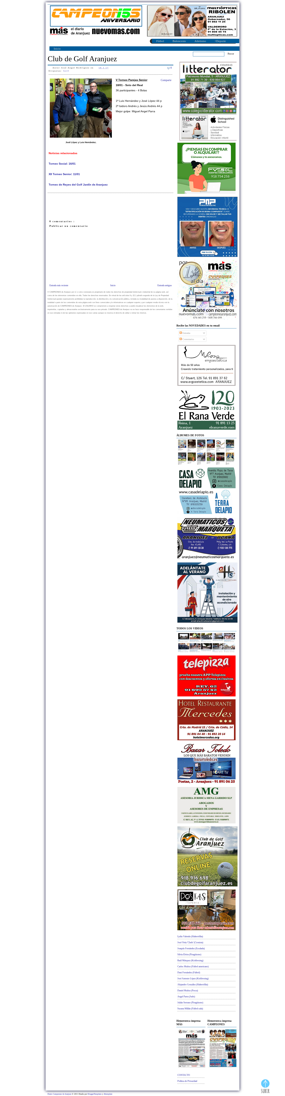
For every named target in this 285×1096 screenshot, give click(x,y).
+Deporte (220, 41)
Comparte (166, 80)
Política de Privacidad (187, 1081)
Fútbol (160, 41)
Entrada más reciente (58, 285)
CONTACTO (183, 1075)
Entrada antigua (164, 285)
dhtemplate (108, 1094)
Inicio (57, 48)
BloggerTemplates (95, 1094)
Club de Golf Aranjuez (82, 58)
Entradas (186, 333)
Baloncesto (179, 41)
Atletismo (200, 41)
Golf (66, 71)
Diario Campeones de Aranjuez (60, 1094)
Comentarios (188, 339)
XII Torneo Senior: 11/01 (64, 174)
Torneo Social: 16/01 (62, 163)
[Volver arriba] (265, 1086)
